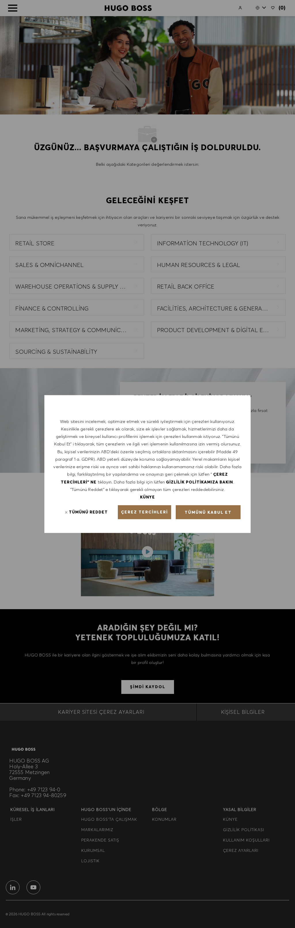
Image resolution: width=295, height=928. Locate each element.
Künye (147, 497)
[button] (144, 512)
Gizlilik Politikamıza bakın (199, 481)
